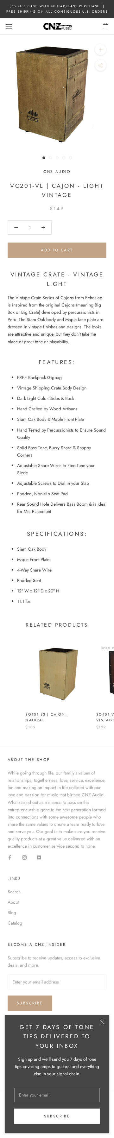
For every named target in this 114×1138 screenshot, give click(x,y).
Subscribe (57, 1116)
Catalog (15, 923)
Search (14, 891)
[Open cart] (105, 26)
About (13, 902)
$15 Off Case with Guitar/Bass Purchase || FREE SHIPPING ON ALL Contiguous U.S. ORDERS (57, 9)
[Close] (102, 1022)
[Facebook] (10, 857)
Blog (12, 912)
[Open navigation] (9, 26)
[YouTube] (39, 857)
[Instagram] (24, 857)
